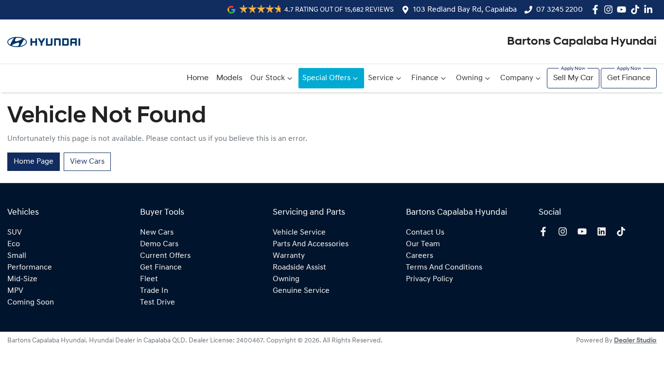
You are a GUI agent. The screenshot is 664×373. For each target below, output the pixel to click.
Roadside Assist (299, 267)
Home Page (33, 162)
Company (516, 78)
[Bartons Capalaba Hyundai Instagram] (610, 9)
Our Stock (267, 78)
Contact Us (425, 233)
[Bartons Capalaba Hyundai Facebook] (597, 9)
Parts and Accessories (311, 244)
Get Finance (628, 78)
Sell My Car (573, 78)
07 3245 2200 (559, 10)
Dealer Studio (635, 340)
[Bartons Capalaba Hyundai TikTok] (622, 231)
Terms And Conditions (444, 267)
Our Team (423, 244)
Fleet (149, 279)
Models (229, 78)
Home (198, 78)
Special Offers (326, 78)
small (16, 256)
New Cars (157, 233)
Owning (469, 78)
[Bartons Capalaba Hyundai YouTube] (623, 9)
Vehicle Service (299, 233)
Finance (424, 78)
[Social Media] (637, 9)
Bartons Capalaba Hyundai (582, 42)
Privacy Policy (429, 279)
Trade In (154, 291)
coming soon (30, 302)
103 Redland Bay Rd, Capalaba (465, 10)
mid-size (22, 279)
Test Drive (157, 302)
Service (381, 78)
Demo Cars (159, 244)
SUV (14, 233)
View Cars (87, 162)
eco (13, 244)
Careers (419, 256)
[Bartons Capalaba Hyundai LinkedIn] (650, 9)
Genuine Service (301, 291)
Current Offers (165, 256)
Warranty (289, 256)
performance (29, 267)
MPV (15, 291)
